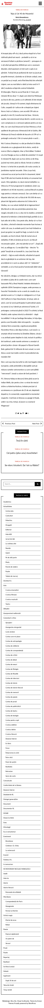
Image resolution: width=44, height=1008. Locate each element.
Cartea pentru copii (12, 720)
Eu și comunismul (9, 832)
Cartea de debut (11, 660)
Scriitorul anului (8, 967)
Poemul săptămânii (12, 934)
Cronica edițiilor (11, 725)
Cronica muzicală (12, 599)
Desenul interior (11, 739)
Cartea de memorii (12, 692)
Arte (4, 585)
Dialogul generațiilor (10, 799)
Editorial (8, 530)
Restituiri (6, 962)
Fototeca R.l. (7, 860)
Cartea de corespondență (14, 651)
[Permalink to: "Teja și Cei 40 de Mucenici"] (22, 36)
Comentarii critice (9, 618)
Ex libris (8, 743)
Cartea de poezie (11, 697)
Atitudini (6, 609)
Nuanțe (8, 548)
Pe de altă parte (11, 558)
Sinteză (5, 971)
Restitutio (9, 767)
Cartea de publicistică (13, 706)
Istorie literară (8, 888)
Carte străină (10, 632)
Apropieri (9, 623)
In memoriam (8, 864)
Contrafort (9, 516)
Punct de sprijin (11, 762)
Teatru (8, 604)
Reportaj (6, 957)
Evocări (6, 855)
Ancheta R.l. (7, 581)
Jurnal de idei (10, 539)
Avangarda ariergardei (13, 627)
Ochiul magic (8, 915)
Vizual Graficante (23, 1001)
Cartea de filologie (12, 669)
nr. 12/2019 (27, 20)
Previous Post (10, 424)
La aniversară (10, 850)
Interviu (6, 878)
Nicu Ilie (13, 1001)
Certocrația (9, 511)
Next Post (35, 424)
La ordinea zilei (11, 544)
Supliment (6, 976)
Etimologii (6, 827)
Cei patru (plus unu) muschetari (22, 453)
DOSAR (5, 813)
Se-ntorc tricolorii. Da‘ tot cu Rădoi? (22, 465)
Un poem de (10, 939)
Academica (7, 502)
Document (7, 804)
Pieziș (7, 562)
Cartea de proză (11, 702)
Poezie (5, 929)
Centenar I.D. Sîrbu (12, 846)
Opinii (8, 553)
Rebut (8, 925)
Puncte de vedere (12, 567)
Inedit (5, 874)
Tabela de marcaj (22, 10)
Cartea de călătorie (12, 646)
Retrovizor (9, 771)
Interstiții (9, 534)
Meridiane (7, 897)
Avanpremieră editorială (12, 613)
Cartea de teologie (12, 716)
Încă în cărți (22, 441)
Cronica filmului (11, 595)
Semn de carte (11, 776)
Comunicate (7, 781)
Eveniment (7, 836)
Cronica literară (11, 734)
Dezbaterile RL (8, 795)
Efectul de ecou (11, 920)
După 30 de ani (11, 981)
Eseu (5, 823)
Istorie (5, 883)
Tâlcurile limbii (8, 985)
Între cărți (9, 757)
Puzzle (8, 571)
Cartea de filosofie (12, 674)
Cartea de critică (11, 655)
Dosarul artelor (8, 818)
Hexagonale (10, 906)
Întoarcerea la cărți (12, 753)
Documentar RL (8, 809)
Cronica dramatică (12, 590)
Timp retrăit (7, 990)
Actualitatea (7, 506)
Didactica (9, 520)
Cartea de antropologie (14, 641)
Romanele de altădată (13, 892)
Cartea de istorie (11, 683)
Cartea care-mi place (13, 637)
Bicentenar (9, 841)
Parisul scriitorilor (12, 911)
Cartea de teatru (11, 711)
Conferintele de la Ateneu (12, 785)
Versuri (8, 943)
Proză (5, 948)
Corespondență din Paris (14, 901)
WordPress (32, 1003)
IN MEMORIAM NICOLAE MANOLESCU (16, 869)
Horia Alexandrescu (22, 17)
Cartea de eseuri (11, 664)
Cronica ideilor (11, 730)
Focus (7, 748)
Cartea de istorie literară (14, 688)
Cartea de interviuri (12, 678)
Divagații (9, 525)
